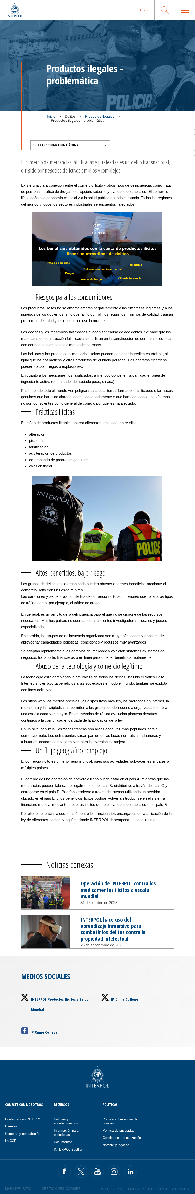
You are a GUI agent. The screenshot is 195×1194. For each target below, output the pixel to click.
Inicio (51, 116)
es (142, 10)
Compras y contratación (22, 1134)
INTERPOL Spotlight (69, 1149)
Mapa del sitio (18, 1189)
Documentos (63, 1142)
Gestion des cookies (61, 1189)
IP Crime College (124, 999)
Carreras (11, 1126)
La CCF (10, 1141)
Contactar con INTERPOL (24, 1119)
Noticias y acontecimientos (66, 1121)
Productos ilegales (100, 116)
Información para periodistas (66, 1133)
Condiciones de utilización (122, 1138)
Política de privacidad (118, 1130)
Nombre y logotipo (116, 1145)
